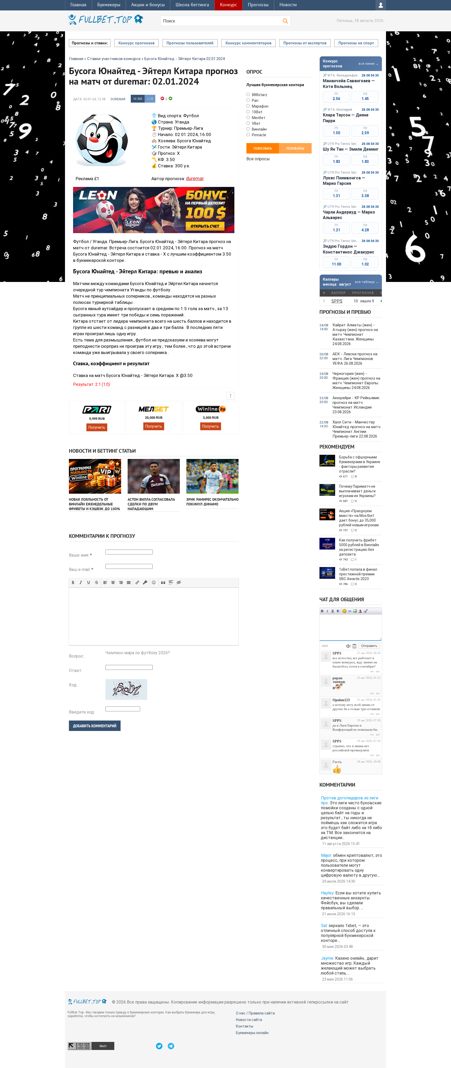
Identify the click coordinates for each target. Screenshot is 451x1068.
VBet (255, 123)
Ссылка (349, 611)
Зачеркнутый (338, 611)
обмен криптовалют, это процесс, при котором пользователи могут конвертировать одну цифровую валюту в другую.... (351, 865)
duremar (118, 99)
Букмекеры (108, 5)
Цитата (365, 611)
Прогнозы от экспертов (305, 43)
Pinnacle (258, 135)
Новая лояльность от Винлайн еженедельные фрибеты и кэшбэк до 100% (94, 504)
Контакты (244, 1026)
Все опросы (258, 158)
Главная (78, 5)
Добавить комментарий (94, 726)
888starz (259, 95)
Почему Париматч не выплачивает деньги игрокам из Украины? (357, 491)
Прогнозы (258, 5)
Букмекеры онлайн (252, 1033)
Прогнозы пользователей (190, 43)
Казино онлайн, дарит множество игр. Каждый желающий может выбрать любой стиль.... (349, 966)
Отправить (369, 646)
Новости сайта (249, 1020)
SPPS (336, 301)
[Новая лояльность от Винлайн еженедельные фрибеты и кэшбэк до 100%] (95, 476)
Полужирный (322, 611)
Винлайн (259, 129)
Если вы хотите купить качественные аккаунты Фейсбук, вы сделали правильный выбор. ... (351, 900)
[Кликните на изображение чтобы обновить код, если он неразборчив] (126, 698)
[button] (73, 582)
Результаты (295, 149)
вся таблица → (367, 282)
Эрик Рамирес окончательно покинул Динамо (212, 502)
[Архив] (354, 646)
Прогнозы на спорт (356, 43)
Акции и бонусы (148, 5)
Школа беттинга (192, 5)
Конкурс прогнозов (136, 43)
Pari (254, 100)
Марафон (259, 106)
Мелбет (258, 118)
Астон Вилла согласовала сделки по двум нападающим (151, 504)
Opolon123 (341, 700)
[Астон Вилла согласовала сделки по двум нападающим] (154, 476)
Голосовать (263, 149)
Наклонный (327, 611)
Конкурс (228, 5)
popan (337, 678)
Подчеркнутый (332, 611)
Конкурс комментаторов (248, 43)
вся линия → (369, 64)
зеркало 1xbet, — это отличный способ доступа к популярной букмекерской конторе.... (348, 933)
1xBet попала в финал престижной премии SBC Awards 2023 (358, 574)
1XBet (256, 112)
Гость (337, 762)
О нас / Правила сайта (255, 1013)
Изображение (355, 611)
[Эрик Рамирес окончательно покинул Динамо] (212, 476)
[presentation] (73, 582)
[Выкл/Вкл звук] (348, 646)
